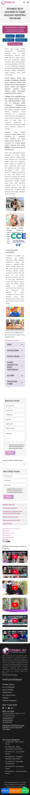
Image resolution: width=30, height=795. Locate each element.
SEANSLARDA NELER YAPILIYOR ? (11, 520)
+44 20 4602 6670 (7, 722)
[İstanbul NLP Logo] (8, 2)
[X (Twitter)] (6, 541)
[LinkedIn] (8, 541)
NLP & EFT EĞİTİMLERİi (8, 687)
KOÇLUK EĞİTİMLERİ (7, 690)
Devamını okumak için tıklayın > (10, 675)
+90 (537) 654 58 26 (7, 720)
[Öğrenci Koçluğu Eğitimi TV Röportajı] (15, 324)
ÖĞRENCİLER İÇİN (7, 692)
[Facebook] (3, 541)
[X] (6, 708)
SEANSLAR (5, 698)
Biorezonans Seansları (10, 508)
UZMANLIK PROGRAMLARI (9, 700)
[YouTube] (9, 541)
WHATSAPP (25, 790)
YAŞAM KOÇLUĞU (7, 523)
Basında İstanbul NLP (8, 537)
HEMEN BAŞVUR (15, 790)
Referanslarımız (6, 535)
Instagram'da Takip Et (16, 44)
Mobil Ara (11, 36)
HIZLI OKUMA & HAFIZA (8, 695)
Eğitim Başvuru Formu (8, 533)
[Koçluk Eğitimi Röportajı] (15, 312)
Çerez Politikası (6, 729)
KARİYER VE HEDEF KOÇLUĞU (10, 517)
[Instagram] (5, 541)
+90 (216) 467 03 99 (7, 718)
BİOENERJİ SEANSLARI (9, 504)
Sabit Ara (21, 36)
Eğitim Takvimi (9, 40)
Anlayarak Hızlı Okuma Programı (11, 528)
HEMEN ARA (5, 790)
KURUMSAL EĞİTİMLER (8, 684)
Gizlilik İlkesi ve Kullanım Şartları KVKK (12, 727)
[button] (24, 2)
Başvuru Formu (22, 40)
